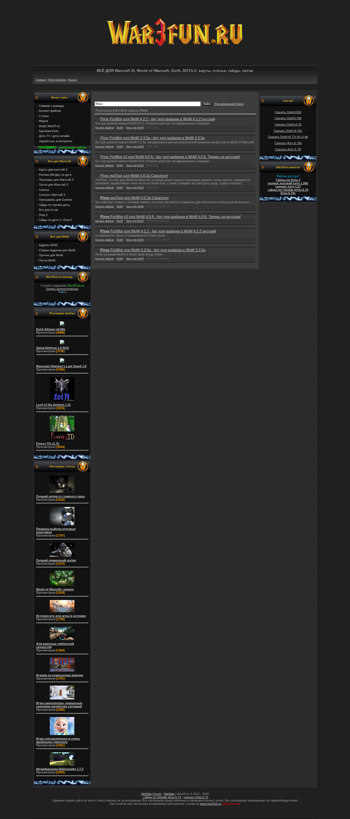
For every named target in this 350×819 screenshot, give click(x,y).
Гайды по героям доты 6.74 (161, 797)
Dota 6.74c (288, 193)
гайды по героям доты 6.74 (288, 189)
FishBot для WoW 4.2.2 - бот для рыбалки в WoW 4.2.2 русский (158, 231)
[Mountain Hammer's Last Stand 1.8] (62, 362)
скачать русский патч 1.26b (288, 183)
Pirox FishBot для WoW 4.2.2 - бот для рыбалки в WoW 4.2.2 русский (157, 119)
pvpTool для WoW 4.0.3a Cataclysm (134, 198)
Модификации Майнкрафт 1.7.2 (59, 769)
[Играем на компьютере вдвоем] (62, 671)
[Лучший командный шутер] (62, 556)
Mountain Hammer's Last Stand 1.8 (61, 366)
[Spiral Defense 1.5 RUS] (62, 344)
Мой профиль (57, 79)
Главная (41, 79)
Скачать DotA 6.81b (288, 112)
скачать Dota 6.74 (195, 797)
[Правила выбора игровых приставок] (62, 525)
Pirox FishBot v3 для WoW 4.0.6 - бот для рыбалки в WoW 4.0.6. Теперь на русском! (170, 157)
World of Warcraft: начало (55, 589)
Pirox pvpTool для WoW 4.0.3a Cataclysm (134, 176)
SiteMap (169, 793)
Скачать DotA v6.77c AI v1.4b (288, 136)
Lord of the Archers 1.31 (53, 404)
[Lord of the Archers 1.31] (62, 401)
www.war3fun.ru (210, 803)
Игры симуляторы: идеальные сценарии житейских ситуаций (59, 704)
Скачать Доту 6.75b (288, 143)
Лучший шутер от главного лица (60, 496)
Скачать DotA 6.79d (288, 118)
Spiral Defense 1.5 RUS (52, 347)
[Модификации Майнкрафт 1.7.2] (62, 765)
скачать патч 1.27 (288, 186)
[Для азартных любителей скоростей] (62, 640)
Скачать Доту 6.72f (288, 149)
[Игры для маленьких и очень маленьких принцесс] (62, 735)
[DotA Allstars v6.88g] (62, 325)
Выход (73, 79)
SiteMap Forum (151, 793)
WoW (120, 127)
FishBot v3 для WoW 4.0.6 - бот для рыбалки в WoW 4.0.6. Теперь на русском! (170, 217)
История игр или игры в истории (61, 615)
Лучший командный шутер (56, 560)
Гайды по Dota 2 (288, 180)
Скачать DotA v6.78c (288, 130)
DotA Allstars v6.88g (50, 329)
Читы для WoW (135, 127)
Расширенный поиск (229, 104)
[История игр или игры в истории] (62, 612)
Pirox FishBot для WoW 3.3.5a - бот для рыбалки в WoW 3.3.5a (152, 138)
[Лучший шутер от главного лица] (62, 492)
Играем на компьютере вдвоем (59, 675)
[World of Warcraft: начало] (62, 585)
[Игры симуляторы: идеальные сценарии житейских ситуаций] (62, 699)
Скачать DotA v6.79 (288, 124)
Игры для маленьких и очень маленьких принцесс (58, 740)
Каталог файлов (104, 127)
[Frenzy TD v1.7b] (62, 440)
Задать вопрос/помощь (62, 288)
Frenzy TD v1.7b (47, 443)
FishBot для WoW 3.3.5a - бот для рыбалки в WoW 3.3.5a (152, 250)
